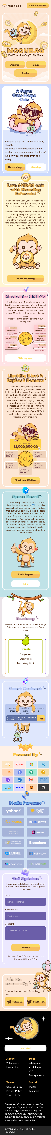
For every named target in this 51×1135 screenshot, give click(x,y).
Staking (36, 167)
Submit (25, 947)
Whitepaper (25, 358)
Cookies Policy (14, 1087)
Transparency (36, 1075)
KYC (25, 583)
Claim (36, 64)
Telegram (17, 1002)
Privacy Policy (14, 1091)
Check (13, 328)
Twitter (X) (39, 1002)
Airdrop (15, 64)
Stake (25, 73)
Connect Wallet (37, 5)
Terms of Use (13, 1095)
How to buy (15, 167)
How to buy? (25, 1048)
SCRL (34, 505)
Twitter (32, 1087)
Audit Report (25, 574)
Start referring (26, 278)
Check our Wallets (25, 480)
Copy (41, 718)
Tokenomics (12, 1063)
